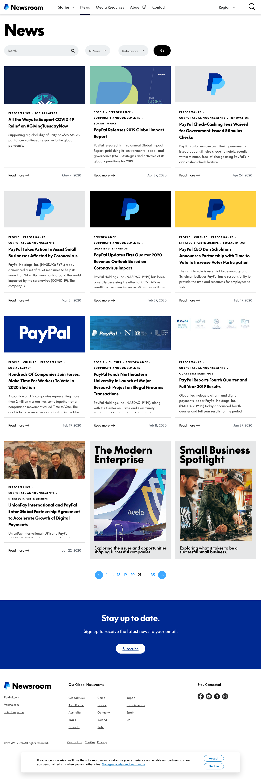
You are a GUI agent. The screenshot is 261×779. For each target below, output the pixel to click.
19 (125, 574)
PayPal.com (11, 697)
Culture (200, 237)
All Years (94, 51)
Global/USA (77, 697)
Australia (75, 712)
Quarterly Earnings (111, 248)
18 (118, 574)
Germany (103, 712)
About (135, 7)
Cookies (90, 742)
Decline (214, 766)
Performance (130, 51)
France (101, 705)
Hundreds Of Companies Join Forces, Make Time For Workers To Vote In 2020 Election (44, 381)
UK (128, 719)
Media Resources (110, 7)
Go (162, 50)
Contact (158, 7)
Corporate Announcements (117, 117)
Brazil (72, 719)
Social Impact (45, 113)
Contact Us (74, 742)
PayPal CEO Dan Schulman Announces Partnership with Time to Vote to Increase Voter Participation (214, 256)
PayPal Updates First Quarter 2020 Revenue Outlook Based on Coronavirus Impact (128, 261)
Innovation (240, 117)
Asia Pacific (76, 705)
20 (132, 574)
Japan (131, 697)
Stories (63, 7)
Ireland (102, 719)
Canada (74, 727)
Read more (16, 175)
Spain (130, 712)
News (85, 7)
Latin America (136, 705)
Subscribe (131, 648)
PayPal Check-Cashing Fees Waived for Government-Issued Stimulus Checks (213, 131)
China (101, 697)
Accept (213, 758)
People (99, 112)
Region (224, 7)
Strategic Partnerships (199, 243)
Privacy (102, 742)
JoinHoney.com (14, 712)
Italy (100, 727)
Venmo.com (11, 704)
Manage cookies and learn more (123, 764)
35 (153, 574)
